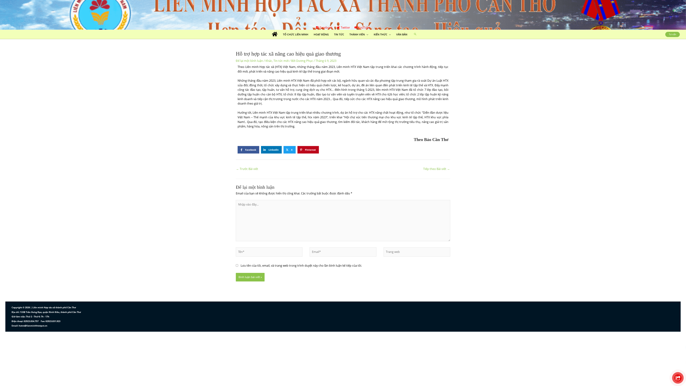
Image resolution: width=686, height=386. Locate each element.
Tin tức (339, 34)
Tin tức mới (281, 61)
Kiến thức (380, 34)
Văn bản (401, 34)
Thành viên (357, 34)
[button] (415, 34)
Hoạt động (321, 34)
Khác (268, 61)
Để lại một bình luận (249, 61)
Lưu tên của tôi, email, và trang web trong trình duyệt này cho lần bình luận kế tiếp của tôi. (301, 266)
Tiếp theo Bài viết (436, 169)
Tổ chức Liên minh (295, 34)
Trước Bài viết (247, 169)
